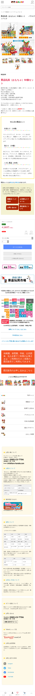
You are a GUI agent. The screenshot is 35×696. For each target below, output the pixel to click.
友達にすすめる (17, 253)
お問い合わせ (11, 207)
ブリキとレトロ (29, 414)
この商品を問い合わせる (17, 258)
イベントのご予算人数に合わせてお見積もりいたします (17, 341)
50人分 (12, 182)
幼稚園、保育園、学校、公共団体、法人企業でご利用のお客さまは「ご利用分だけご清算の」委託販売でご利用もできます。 (18, 357)
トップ (2, 12)
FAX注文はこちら (17, 335)
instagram (10, 663)
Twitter (9, 668)
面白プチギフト (29, 427)
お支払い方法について (12, 580)
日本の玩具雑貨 (29, 421)
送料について (10, 522)
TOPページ (30, 395)
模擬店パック (9, 12)
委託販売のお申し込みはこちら (18, 370)
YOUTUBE (10, 676)
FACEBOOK (11, 672)
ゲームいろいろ (18, 12)
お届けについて (10, 468)
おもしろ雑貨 (30, 434)
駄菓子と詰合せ (29, 408)
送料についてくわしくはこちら (17, 329)
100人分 (17, 182)
